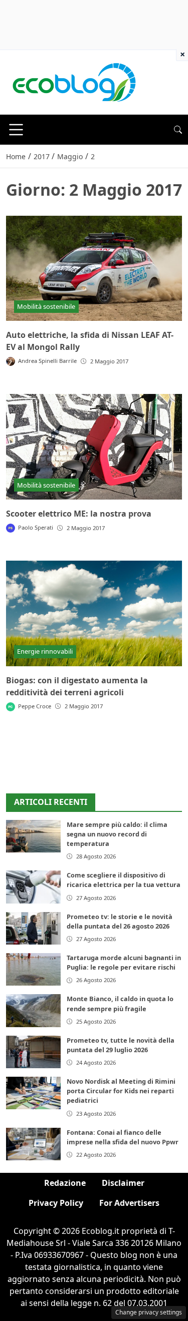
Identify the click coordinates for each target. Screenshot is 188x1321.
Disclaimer (123, 1182)
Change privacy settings (148, 1312)
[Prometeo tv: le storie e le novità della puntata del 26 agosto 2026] (33, 928)
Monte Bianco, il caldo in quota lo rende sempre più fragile (120, 1003)
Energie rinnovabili (45, 651)
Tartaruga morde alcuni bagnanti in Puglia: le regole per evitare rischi (124, 962)
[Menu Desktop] (16, 130)
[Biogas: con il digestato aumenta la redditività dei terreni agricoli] (94, 613)
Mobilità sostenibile (46, 306)
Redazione (65, 1182)
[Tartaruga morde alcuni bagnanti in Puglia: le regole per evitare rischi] (33, 969)
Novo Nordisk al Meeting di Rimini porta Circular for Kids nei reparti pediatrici (121, 1091)
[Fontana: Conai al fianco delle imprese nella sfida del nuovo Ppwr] (33, 1144)
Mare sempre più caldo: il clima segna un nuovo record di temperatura (117, 834)
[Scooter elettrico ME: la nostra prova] (94, 447)
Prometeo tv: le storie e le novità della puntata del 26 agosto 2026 (119, 921)
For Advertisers (129, 1202)
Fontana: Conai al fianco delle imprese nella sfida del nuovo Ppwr (122, 1137)
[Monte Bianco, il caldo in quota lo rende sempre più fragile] (33, 1010)
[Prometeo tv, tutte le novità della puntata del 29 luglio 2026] (33, 1052)
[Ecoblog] (73, 81)
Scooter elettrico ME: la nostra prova (78, 513)
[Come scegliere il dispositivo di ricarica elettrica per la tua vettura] (33, 886)
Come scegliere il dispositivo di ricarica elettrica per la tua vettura (123, 879)
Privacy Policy (56, 1202)
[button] (178, 130)
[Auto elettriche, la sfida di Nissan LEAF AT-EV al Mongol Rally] (94, 268)
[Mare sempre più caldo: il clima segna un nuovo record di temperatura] (33, 836)
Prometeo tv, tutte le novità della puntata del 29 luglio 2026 (120, 1045)
